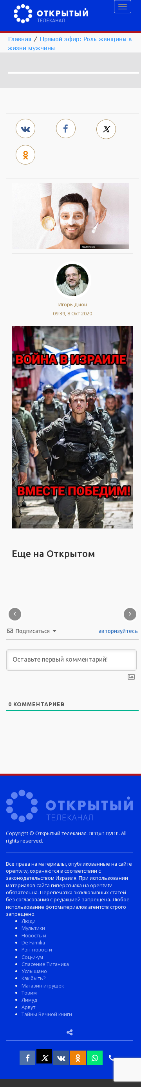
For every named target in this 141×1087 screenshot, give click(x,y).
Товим (29, 992)
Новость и (34, 935)
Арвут (28, 1007)
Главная (19, 39)
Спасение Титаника (45, 964)
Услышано (34, 971)
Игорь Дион (72, 304)
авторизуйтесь (118, 631)
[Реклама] (72, 426)
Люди (29, 920)
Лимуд (29, 999)
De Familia (33, 942)
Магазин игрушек (43, 985)
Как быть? (33, 978)
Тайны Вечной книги (47, 1014)
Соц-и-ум (32, 956)
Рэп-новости (37, 949)
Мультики (33, 927)
